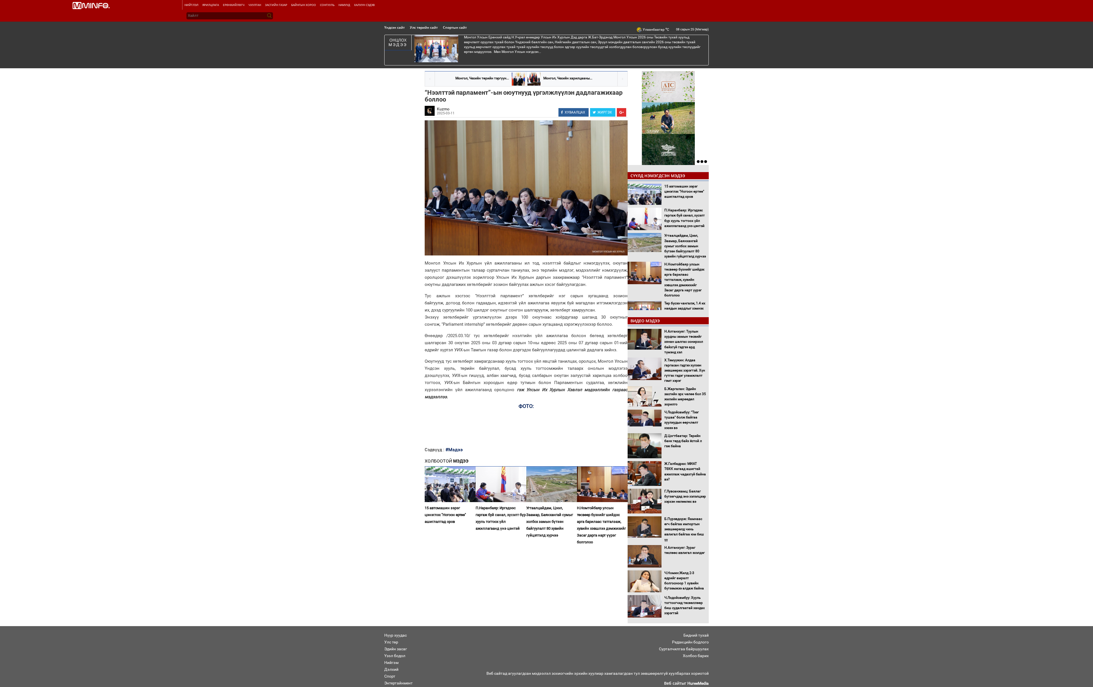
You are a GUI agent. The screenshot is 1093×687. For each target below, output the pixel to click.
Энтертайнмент (398, 683)
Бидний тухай (696, 635)
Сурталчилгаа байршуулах (684, 649)
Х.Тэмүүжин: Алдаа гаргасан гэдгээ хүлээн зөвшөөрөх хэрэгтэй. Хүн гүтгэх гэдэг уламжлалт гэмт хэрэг (684, 370)
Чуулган (254, 5)
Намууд (344, 5)
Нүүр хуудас (395, 635)
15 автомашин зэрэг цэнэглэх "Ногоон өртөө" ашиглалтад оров (445, 515)
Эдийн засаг (395, 649)
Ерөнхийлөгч (234, 5)
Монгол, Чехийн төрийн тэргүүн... (482, 78)
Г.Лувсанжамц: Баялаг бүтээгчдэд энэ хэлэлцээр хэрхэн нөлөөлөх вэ (685, 496)
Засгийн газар (276, 5)
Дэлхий (391, 669)
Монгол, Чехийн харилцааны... (567, 78)
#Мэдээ (454, 449)
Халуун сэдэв (364, 5)
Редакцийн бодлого (690, 642)
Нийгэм (391, 662)
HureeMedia (698, 683)
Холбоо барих (696, 655)
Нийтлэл (191, 5)
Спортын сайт (455, 27)
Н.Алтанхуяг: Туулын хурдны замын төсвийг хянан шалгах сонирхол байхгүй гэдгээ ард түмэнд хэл (683, 341)
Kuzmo (443, 109)
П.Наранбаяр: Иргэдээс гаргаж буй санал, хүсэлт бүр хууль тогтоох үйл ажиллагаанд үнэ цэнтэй (501, 518)
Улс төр (391, 642)
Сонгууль (327, 5)
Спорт (389, 676)
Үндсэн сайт (394, 27)
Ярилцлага (210, 5)
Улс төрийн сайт (424, 27)
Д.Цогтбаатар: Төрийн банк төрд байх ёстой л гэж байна (683, 441)
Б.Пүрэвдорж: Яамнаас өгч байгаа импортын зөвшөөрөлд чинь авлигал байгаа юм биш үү (684, 529)
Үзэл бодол (394, 655)
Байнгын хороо (303, 5)
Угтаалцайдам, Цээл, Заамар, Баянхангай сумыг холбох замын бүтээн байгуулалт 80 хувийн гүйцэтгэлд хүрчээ (549, 521)
